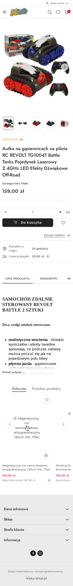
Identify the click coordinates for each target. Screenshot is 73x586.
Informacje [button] (12, 540)
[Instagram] (40, 553)
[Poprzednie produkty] (9, 424)
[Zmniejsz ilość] (5, 212)
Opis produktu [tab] (17, 278)
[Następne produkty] (63, 424)
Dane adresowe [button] (16, 509)
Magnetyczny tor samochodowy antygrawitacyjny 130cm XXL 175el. (26, 467)
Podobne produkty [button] (46, 388)
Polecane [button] (19, 388)
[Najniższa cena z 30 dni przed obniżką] (49, 480)
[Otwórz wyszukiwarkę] (50, 12)
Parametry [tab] (48, 278)
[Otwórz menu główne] (4, 12)
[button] (64, 67)
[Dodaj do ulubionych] (63, 222)
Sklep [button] (8, 519)
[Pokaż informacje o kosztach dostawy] (48, 256)
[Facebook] (33, 553)
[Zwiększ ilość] (60, 212)
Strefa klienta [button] (14, 529)
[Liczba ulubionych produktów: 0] (58, 12)
